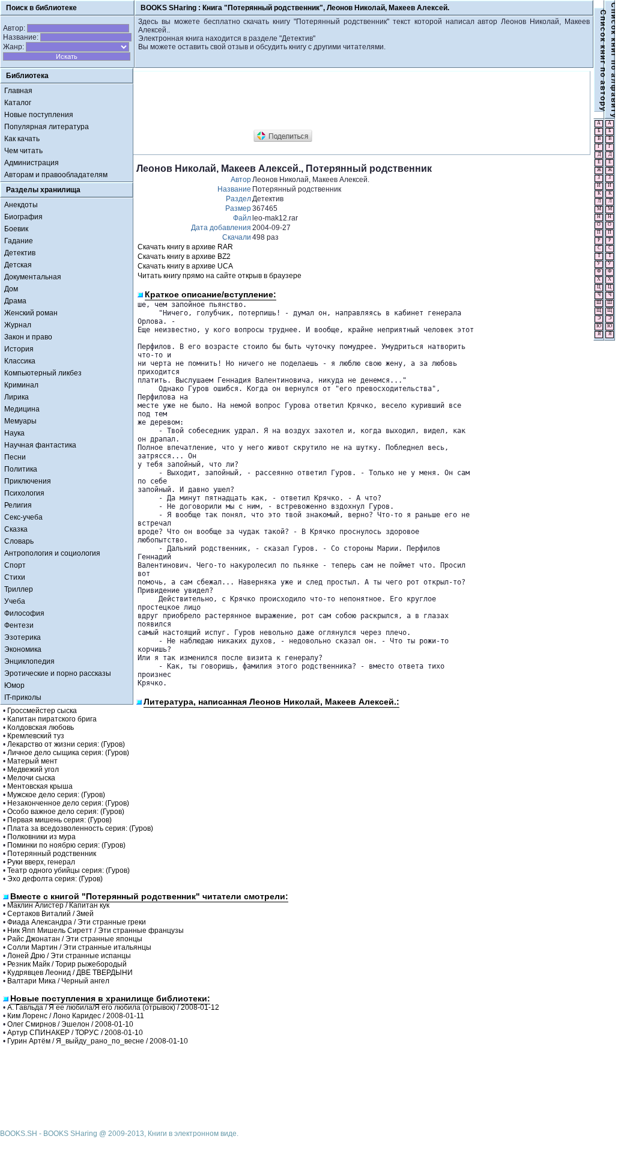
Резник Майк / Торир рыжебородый (67, 964)
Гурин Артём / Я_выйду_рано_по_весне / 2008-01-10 (97, 1041)
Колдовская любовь (40, 727)
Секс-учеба (23, 517)
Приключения (27, 481)
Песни (15, 457)
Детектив (19, 253)
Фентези (19, 625)
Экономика (22, 649)
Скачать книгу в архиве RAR (185, 247)
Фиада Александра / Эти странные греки (76, 922)
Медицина (22, 409)
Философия (24, 613)
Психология (24, 493)
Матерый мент (32, 761)
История (19, 349)
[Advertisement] (355, 101)
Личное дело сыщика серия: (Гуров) (68, 753)
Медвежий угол (33, 769)
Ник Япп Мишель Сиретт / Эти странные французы (95, 930)
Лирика (16, 397)
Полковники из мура (41, 837)
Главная (18, 91)
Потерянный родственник (51, 853)
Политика (20, 469)
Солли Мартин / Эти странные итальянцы (79, 947)
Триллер (18, 589)
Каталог (17, 103)
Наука (14, 433)
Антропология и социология (52, 553)
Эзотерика (22, 637)
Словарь (19, 541)
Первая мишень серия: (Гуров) (59, 820)
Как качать (22, 139)
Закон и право (28, 337)
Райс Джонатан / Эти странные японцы (74, 939)
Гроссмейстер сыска (42, 710)
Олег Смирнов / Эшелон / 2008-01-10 (70, 1024)
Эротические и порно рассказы (57, 673)
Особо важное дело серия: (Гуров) (65, 811)
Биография (23, 217)
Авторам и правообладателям (56, 175)
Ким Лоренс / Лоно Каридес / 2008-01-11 (75, 1016)
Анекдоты (21, 205)
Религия (18, 505)
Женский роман (31, 313)
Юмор (14, 685)
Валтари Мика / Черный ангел (58, 981)
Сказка (16, 529)
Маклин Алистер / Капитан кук (58, 905)
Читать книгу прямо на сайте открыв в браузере (219, 276)
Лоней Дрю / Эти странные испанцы (69, 956)
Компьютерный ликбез (43, 373)
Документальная (32, 277)
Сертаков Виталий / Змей (50, 914)
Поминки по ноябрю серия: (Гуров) (66, 845)
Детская (18, 265)
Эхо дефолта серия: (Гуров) (55, 879)
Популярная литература (46, 127)
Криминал (21, 385)
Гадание (18, 241)
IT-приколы (22, 697)
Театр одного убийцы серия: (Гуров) (68, 870)
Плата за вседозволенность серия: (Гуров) (80, 828)
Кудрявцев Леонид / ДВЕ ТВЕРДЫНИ (70, 972)
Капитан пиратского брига (52, 719)
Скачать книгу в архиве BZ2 (184, 256)
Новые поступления (38, 115)
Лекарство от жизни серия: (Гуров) (66, 744)
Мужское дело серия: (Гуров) (56, 795)
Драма (15, 301)
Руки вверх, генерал (41, 862)
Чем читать (23, 151)
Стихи (14, 577)
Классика (19, 361)
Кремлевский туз (35, 736)
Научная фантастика (40, 445)
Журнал (17, 325)
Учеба (14, 601)
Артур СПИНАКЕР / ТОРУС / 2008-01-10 (75, 1032)
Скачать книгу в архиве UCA (185, 266)
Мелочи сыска (31, 778)
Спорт (15, 565)
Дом (11, 289)
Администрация (31, 163)
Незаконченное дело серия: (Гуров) (68, 803)
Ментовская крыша (40, 786)
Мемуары (20, 421)
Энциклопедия (29, 661)
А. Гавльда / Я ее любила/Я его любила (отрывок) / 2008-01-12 (113, 1007)
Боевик (16, 229)
